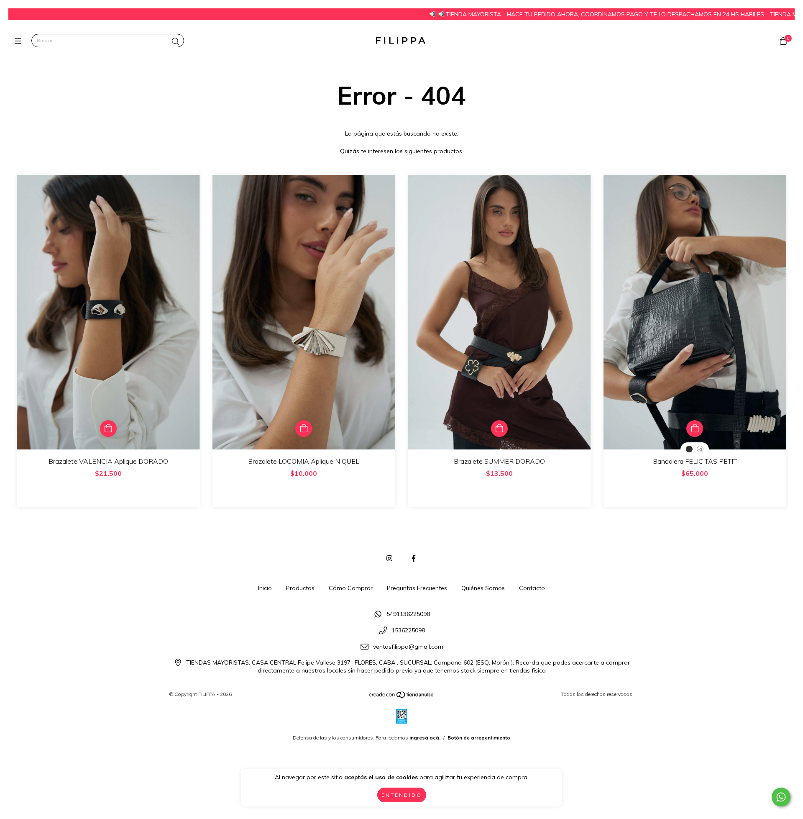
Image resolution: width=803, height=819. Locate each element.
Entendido (401, 795)
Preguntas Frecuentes (417, 588)
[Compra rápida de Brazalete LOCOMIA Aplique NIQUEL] (303, 428)
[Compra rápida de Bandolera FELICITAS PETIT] (694, 428)
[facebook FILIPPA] (413, 558)
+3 (700, 449)
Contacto (532, 588)
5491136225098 (408, 614)
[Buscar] (175, 41)
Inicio (265, 588)
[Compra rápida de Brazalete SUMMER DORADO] (499, 428)
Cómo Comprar (351, 588)
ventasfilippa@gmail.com (408, 646)
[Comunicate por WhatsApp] (781, 797)
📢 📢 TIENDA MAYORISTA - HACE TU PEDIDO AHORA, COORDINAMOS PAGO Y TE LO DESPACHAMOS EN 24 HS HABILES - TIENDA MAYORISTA (570, 14)
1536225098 (408, 630)
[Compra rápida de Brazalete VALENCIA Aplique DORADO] (108, 428)
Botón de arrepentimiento (479, 737)
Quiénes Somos (483, 588)
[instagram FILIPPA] (389, 558)
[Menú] (19, 41)
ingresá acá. (424, 737)
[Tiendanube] (401, 696)
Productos (300, 588)
